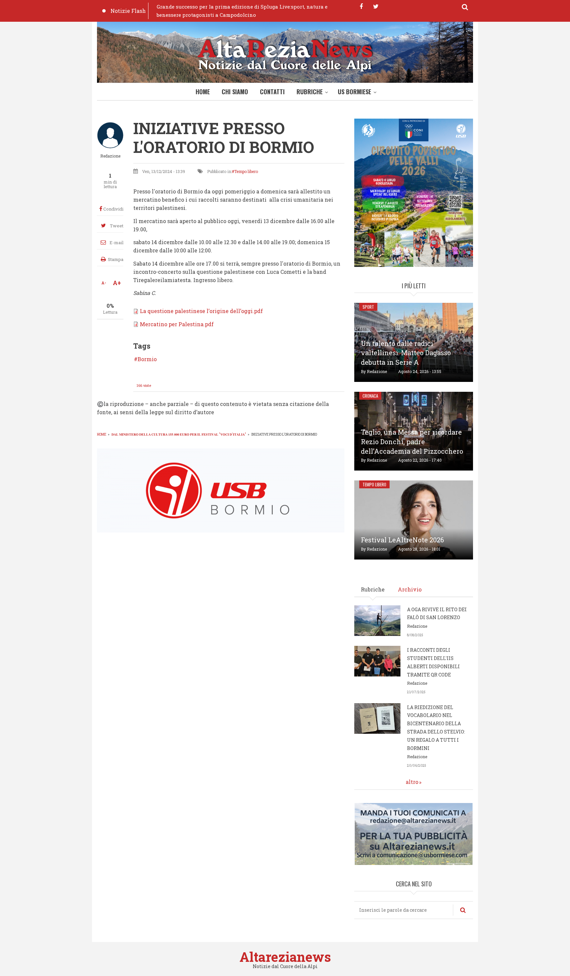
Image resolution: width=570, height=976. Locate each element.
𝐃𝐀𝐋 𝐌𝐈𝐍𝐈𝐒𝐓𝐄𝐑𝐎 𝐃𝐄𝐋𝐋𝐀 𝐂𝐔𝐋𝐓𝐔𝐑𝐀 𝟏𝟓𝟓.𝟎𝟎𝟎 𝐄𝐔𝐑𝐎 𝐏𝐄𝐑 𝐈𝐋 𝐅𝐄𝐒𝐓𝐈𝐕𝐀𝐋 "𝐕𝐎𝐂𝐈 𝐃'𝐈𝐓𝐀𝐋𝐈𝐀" (178, 434)
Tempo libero (246, 171)
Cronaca (370, 395)
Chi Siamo (235, 91)
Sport (368, 306)
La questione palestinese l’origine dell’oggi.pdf (201, 310)
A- (103, 282)
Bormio (147, 359)
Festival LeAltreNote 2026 (402, 539)
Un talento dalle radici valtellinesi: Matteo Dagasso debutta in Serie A (406, 353)
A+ (117, 282)
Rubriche (310, 91)
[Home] (285, 53)
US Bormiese (354, 91)
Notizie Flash (128, 10)
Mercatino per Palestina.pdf (177, 324)
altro (412, 781)
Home (203, 91)
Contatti (272, 91)
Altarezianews (285, 956)
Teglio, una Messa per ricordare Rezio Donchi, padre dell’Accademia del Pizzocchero (412, 441)
